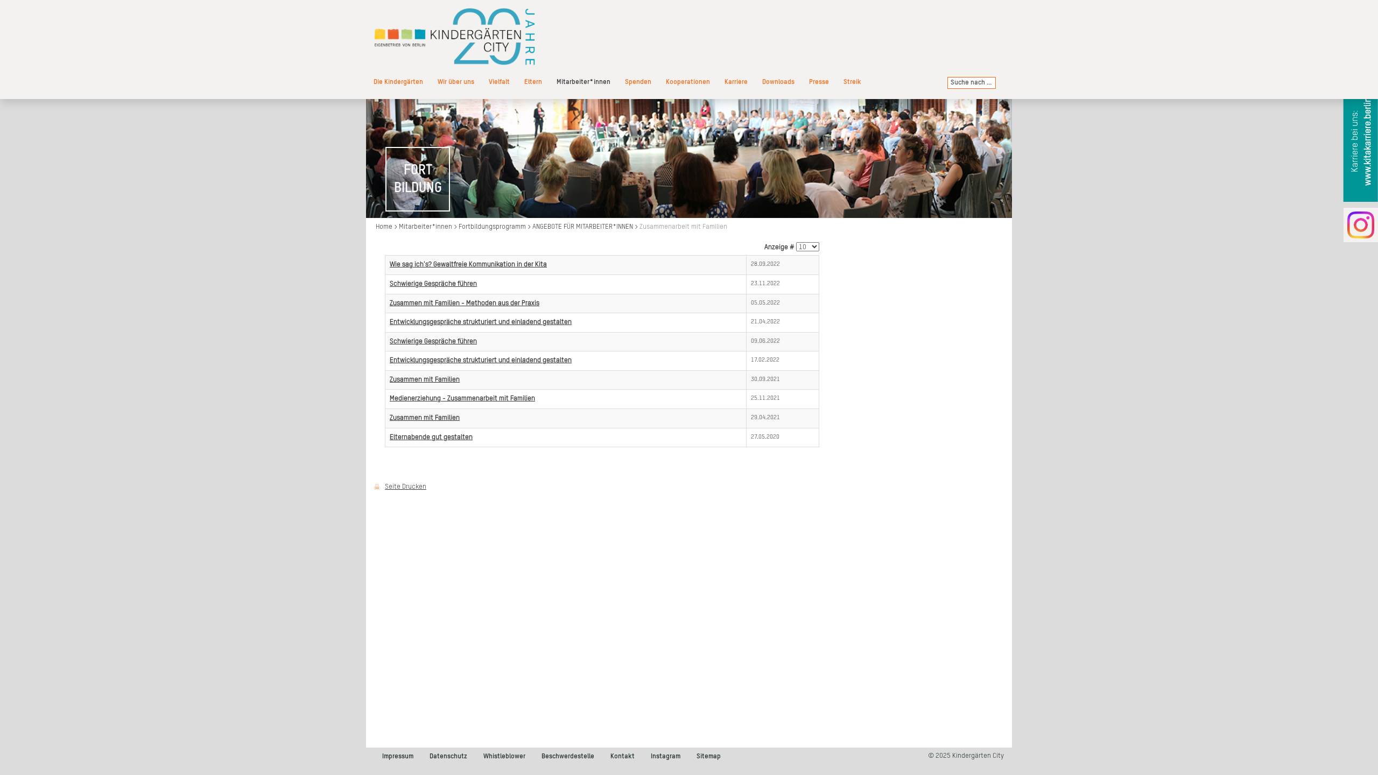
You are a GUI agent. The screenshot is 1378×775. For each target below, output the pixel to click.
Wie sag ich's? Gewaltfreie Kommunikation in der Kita (468, 264)
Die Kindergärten (398, 82)
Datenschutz (448, 756)
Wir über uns (456, 82)
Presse (819, 82)
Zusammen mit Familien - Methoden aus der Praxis (464, 303)
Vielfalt (499, 82)
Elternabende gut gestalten (431, 437)
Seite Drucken (405, 486)
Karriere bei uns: (1362, 141)
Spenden (638, 82)
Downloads (778, 82)
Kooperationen (688, 82)
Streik (852, 82)
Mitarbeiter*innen (583, 82)
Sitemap (709, 756)
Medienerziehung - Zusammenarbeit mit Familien (462, 398)
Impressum (397, 756)
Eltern (533, 82)
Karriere (736, 82)
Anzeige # (779, 247)
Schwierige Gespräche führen (433, 283)
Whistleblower (504, 756)
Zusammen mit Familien (425, 379)
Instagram (665, 756)
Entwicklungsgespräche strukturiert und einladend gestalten (481, 322)
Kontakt (622, 756)
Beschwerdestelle (568, 756)
